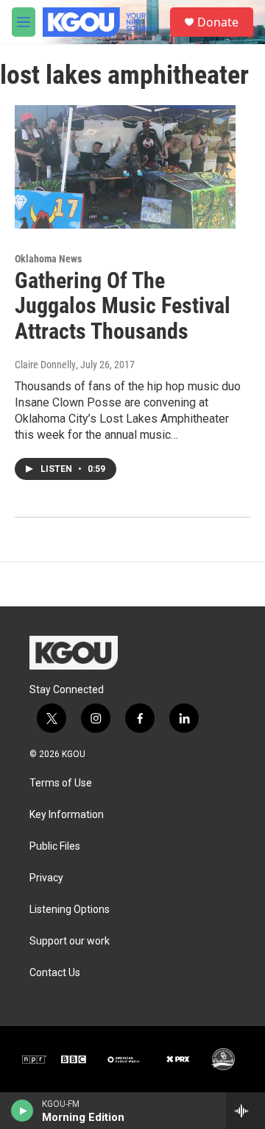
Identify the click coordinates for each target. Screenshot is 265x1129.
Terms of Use (60, 783)
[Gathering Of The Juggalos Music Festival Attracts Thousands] (125, 166)
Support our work (69, 941)
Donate (218, 22)
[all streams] (245, 1110)
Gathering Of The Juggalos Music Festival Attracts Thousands (122, 306)
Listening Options (69, 909)
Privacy (46, 878)
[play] (22, 1110)
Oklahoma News (48, 259)
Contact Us (54, 972)
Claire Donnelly (45, 364)
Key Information (66, 814)
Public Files (54, 846)
